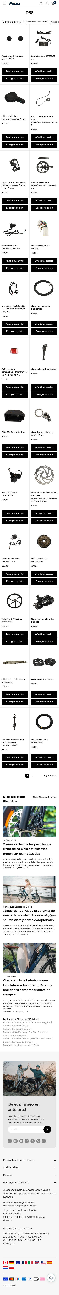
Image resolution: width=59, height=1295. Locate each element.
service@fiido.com (24, 1203)
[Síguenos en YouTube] (21, 1141)
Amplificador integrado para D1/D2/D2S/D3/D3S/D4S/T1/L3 (44, 121)
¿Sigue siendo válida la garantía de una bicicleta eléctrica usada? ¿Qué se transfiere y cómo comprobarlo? (29, 916)
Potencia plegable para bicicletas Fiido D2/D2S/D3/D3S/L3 (13, 742)
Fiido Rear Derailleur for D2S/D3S (42, 620)
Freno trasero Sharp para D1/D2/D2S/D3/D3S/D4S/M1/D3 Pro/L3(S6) (14, 185)
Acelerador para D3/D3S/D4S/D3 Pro (11, 247)
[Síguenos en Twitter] (32, 1141)
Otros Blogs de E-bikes (44, 797)
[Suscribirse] (47, 1129)
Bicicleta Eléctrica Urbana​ (16, 1039)
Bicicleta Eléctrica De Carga (17, 1042)
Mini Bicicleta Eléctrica (14, 1036)
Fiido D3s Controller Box (13, 432)
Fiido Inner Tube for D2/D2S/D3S (40, 307)
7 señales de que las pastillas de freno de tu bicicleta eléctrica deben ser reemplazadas (27, 849)
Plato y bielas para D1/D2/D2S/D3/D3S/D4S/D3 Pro (43, 185)
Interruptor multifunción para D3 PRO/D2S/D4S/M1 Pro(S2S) (14, 309)
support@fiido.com (25, 1206)
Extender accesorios (36, 22)
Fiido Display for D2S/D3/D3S (9, 494)
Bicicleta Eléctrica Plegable (37, 1023)
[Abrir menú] (4, 3)
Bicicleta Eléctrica (12, 22)
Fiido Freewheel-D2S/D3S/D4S (39, 560)
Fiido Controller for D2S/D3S (40, 247)
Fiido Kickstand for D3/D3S (43, 369)
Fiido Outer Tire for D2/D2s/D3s (40, 741)
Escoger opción (14, 79)
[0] (53, 3)
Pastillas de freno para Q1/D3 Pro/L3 (12, 57)
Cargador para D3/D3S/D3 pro (43, 57)
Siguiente (49, 776)
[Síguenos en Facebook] (10, 1141)
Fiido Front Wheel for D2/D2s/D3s (12, 620)
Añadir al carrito (15, 71)
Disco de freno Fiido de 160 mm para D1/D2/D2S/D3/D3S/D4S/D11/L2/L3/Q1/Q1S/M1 (44, 497)
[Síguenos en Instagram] (15, 1141)
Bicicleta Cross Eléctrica (15, 1032)
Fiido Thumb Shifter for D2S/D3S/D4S (42, 433)
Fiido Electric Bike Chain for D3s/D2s (13, 680)
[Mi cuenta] (47, 3)
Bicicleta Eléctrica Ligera (15, 1026)
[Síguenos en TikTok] (27, 1141)
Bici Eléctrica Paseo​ (41, 1039)
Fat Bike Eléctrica (37, 1032)
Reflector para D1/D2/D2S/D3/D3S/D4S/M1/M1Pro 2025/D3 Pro (14, 372)
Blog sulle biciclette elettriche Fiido (21, 1045)
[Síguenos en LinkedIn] (44, 1141)
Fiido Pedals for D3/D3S (42, 679)
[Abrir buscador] (41, 3)
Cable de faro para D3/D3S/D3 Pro (10, 560)
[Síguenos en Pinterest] (38, 1141)
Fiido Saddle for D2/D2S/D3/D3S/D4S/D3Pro (14, 117)
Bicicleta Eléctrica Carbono (16, 1029)
